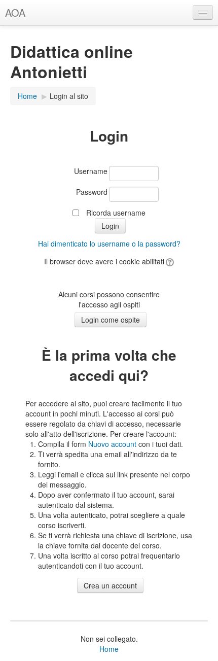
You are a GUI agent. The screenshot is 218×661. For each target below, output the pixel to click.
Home (27, 96)
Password (91, 192)
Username (90, 171)
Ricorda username (116, 212)
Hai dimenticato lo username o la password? (109, 243)
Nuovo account (112, 444)
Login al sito (69, 96)
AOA (15, 12)
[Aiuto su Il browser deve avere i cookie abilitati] (169, 261)
